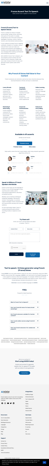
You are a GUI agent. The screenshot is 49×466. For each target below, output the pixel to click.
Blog (2, 434)
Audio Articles (28, 417)
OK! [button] (44, 462)
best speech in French (8, 338)
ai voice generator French (42, 341)
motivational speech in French (20, 338)
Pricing (2, 429)
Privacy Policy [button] (5, 464)
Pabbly (26, 403)
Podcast (27, 429)
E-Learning (27, 427)
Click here (13, 282)
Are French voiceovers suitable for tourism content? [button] (22, 315)
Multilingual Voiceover (6, 422)
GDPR (2, 450)
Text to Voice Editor (5, 417)
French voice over (31, 343)
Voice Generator (4, 420)
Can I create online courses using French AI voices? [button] (23, 321)
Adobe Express (28, 408)
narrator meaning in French (30, 341)
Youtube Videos (28, 420)
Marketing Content (29, 424)
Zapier (26, 401)
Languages (3, 424)
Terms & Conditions (5, 452)
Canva (26, 406)
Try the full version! (33, 255)
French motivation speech (15, 340)
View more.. (28, 434)
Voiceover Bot (28, 410)
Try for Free (24, 373)
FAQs (2, 431)
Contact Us (3, 441)
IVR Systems (28, 422)
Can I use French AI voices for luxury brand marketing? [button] (22, 308)
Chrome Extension (29, 396)
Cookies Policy (4, 445)
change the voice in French (17, 341)
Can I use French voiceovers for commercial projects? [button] (23, 328)
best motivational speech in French (29, 340)
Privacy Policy (4, 443)
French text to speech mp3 (33, 338)
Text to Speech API (29, 399)
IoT (26, 431)
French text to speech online (20, 343)
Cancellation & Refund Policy (7, 448)
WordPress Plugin (29, 394)
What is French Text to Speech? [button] (19, 302)
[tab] (24, 143)
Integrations (3, 427)
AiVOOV (6, 273)
